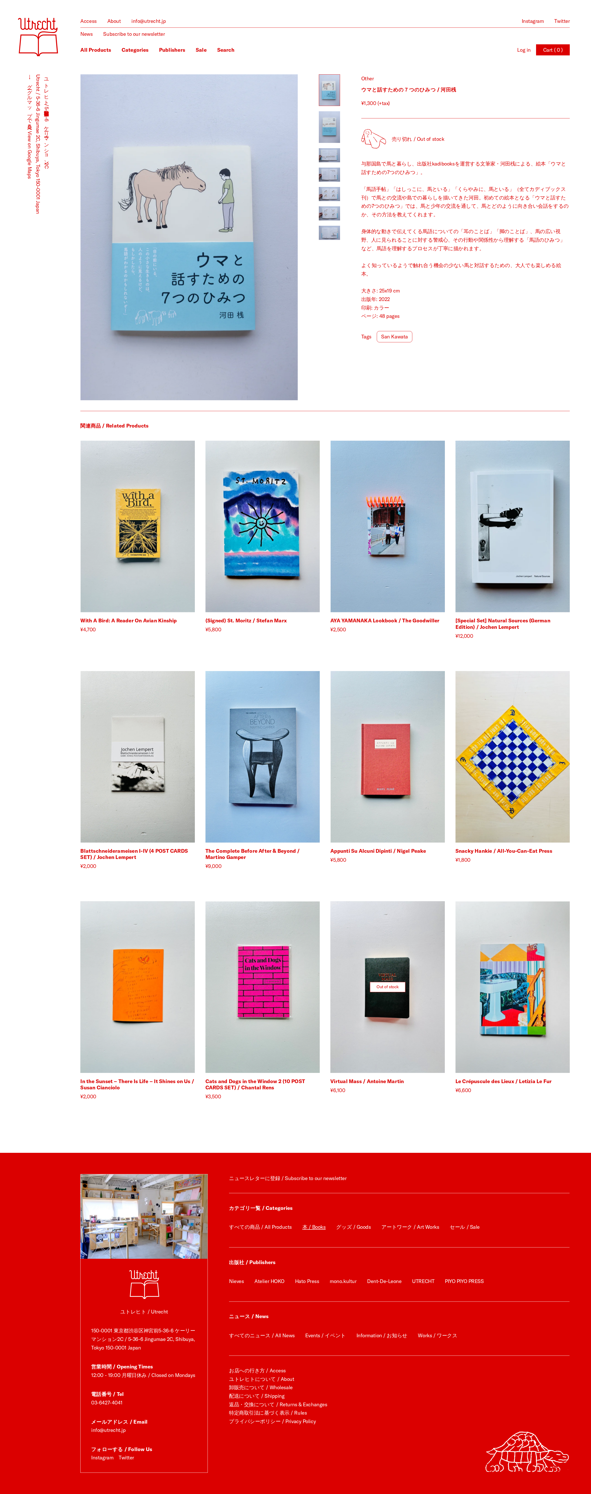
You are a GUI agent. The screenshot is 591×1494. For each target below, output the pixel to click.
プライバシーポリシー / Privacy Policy (272, 1421)
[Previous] (134, 237)
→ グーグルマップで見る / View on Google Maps (30, 126)
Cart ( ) (553, 50)
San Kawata (394, 336)
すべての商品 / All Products (260, 1227)
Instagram (533, 21)
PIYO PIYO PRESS (464, 1281)
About (114, 21)
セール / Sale (465, 1227)
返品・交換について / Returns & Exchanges (278, 1404)
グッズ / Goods (353, 1227)
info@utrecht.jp (148, 21)
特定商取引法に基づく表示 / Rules (268, 1413)
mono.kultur (343, 1281)
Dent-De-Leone (384, 1281)
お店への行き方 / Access (257, 1370)
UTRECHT (423, 1281)
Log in (524, 50)
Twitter (562, 21)
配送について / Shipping (257, 1396)
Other (367, 78)
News (86, 34)
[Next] (243, 237)
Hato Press (307, 1281)
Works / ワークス (437, 1335)
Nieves (236, 1281)
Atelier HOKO (269, 1281)
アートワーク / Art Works (410, 1227)
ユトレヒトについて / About (261, 1379)
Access (88, 21)
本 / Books (314, 1227)
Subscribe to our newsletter (134, 34)
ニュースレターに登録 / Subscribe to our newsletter (288, 1178)
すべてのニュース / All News (262, 1335)
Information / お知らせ (381, 1335)
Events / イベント (325, 1335)
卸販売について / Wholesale (261, 1387)
